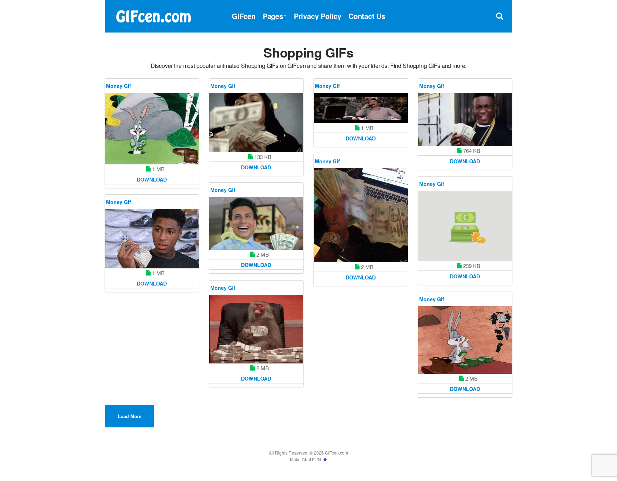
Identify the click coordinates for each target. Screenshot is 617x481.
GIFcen (244, 16)
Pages (273, 16)
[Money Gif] (152, 128)
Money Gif (118, 85)
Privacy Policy (317, 16)
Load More (129, 416)
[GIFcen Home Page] (153, 15)
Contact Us (366, 16)
